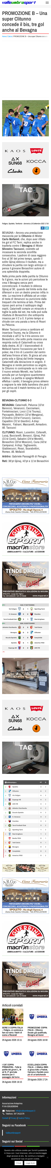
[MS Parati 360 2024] (25, 579)
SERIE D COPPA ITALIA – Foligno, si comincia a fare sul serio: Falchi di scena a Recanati (12, 1031)
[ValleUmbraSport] (19, 2)
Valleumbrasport (13, 1132)
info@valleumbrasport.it (25, 1110)
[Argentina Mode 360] (25, 160)
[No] (47, 1157)
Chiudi (18, 1163)
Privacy (13, 1118)
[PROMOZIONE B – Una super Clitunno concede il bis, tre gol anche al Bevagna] (25, 118)
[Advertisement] (25, 69)
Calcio (10, 36)
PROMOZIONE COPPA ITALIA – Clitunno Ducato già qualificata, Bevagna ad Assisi (37, 1031)
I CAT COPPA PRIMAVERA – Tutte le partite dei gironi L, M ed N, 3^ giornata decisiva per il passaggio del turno (11, 1071)
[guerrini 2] (25, 538)
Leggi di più (30, 1163)
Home (4, 36)
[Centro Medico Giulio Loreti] (25, 200)
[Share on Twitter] (47, 228)
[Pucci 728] (25, 868)
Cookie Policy (24, 1118)
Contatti (5, 1118)
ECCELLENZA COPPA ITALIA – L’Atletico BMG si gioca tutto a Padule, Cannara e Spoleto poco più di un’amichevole (38, 1069)
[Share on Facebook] (42, 228)
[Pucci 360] (25, 676)
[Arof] (25, 496)
